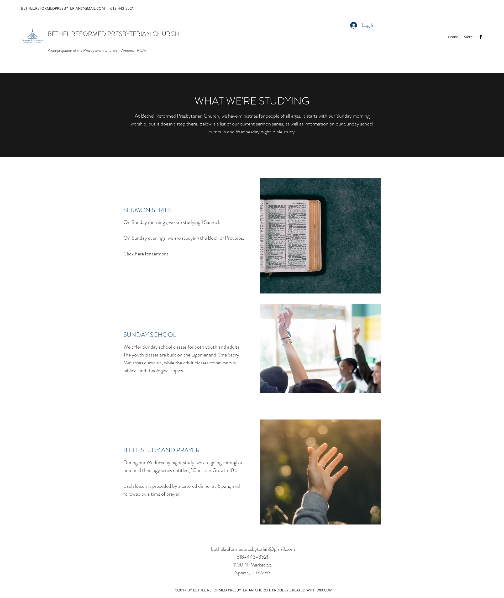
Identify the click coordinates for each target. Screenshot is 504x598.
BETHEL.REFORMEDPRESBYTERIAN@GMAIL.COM (63, 8)
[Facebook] (480, 37)
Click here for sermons (146, 254)
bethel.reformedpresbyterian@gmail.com (253, 549)
